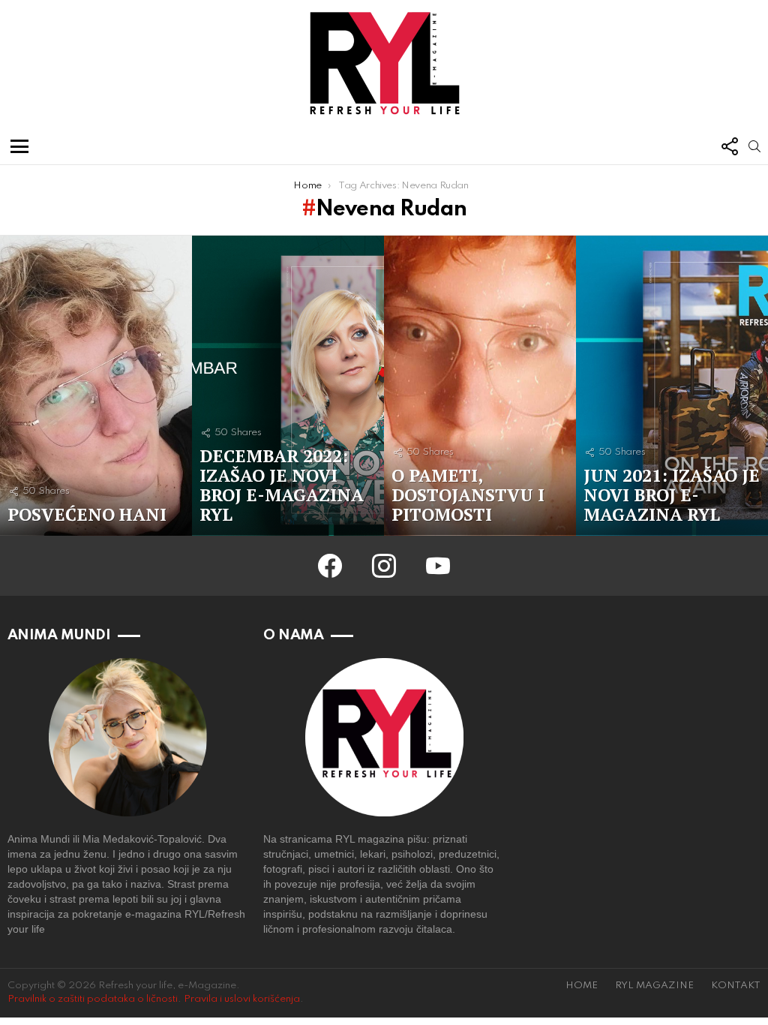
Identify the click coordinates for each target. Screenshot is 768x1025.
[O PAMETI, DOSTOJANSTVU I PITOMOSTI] (480, 386)
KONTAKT (735, 985)
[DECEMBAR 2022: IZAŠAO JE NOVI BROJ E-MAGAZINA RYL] (288, 386)
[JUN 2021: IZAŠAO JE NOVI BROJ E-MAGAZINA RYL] (672, 386)
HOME (582, 985)
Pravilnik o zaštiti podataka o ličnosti (93, 999)
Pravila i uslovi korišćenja (242, 999)
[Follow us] (729, 146)
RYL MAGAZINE (654, 985)
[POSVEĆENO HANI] (96, 386)
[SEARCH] (754, 146)
